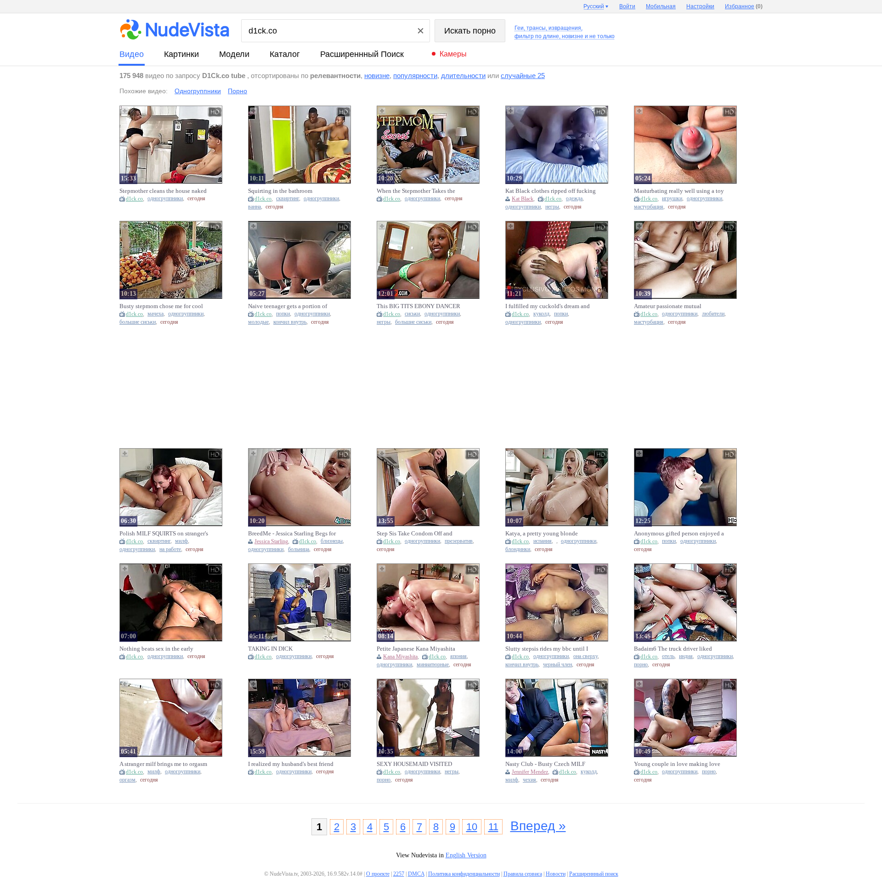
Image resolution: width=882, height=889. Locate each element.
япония (458, 656)
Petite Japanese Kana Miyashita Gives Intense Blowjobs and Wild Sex (418, 649)
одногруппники (165, 199)
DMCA (416, 874)
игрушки (672, 199)
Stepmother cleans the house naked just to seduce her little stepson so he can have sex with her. (163, 191)
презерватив (459, 541)
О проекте (378, 874)
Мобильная (661, 6)
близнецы (332, 541)
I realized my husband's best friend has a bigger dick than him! (291, 764)
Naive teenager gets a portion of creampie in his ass (287, 306)
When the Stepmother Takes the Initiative (416, 191)
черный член (557, 665)
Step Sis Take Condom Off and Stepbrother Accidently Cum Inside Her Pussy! (420, 533)
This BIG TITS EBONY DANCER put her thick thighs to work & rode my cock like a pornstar (420, 306)
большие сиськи (137, 322)
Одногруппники (198, 91)
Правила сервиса (522, 874)
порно (641, 665)
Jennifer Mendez (530, 772)
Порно (237, 91)
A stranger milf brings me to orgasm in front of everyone (163, 764)
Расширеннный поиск (362, 54)
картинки (181, 54)
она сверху (585, 656)
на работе (170, 549)
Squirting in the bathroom (280, 190)
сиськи (412, 314)
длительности (463, 75)
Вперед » (538, 826)
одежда (574, 199)
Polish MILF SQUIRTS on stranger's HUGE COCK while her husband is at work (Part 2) (163, 533)
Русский (593, 6)
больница (298, 549)
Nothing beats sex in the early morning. (156, 649)
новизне (377, 75)
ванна (254, 207)
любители (713, 314)
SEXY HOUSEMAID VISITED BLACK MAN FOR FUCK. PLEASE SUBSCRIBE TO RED (421, 764)
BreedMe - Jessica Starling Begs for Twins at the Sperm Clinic (292, 533)
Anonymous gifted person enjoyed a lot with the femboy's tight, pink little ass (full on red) (679, 533)
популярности (415, 75)
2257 (398, 874)
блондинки (517, 549)
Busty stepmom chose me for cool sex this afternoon (161, 306)
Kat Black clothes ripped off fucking (550, 190)
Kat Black (522, 199)
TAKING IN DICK (270, 648)
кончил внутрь (289, 322)
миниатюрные (433, 665)
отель (668, 656)
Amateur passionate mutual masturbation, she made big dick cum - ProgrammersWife (674, 306)
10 (471, 827)
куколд (541, 314)
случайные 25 (523, 75)
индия (686, 656)
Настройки (700, 6)
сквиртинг (287, 199)
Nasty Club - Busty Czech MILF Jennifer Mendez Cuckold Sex (545, 764)
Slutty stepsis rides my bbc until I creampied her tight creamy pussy (546, 649)
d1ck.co (134, 199)
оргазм (127, 780)
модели (234, 54)
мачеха (155, 314)
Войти (627, 6)
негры (552, 207)
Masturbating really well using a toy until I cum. (679, 191)
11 (493, 827)
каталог (285, 54)
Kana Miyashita (400, 656)
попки (283, 314)
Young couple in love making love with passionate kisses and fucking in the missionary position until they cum (679, 764)
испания (542, 541)
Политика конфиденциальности (464, 874)
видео (131, 54)
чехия (529, 780)
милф (181, 541)
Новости (555, 874)
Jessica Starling (271, 541)
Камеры (453, 54)
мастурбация (648, 207)
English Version (466, 855)
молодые (258, 322)
